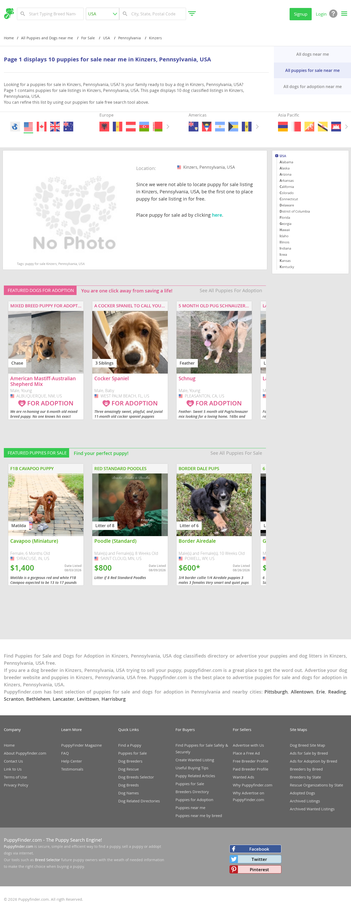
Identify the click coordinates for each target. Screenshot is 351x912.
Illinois (284, 242)
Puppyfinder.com (18, 846)
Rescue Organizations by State (316, 784)
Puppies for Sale (132, 753)
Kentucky (287, 266)
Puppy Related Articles (195, 775)
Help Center (71, 761)
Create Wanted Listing (195, 759)
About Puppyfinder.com (25, 753)
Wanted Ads (243, 777)
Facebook (259, 849)
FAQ (65, 753)
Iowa (283, 254)
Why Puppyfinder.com (252, 784)
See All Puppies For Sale (236, 453)
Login (321, 14)
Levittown (88, 699)
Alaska (285, 168)
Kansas (285, 260)
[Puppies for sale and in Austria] (131, 126)
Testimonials (72, 769)
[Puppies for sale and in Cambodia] (336, 126)
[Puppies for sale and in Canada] (42, 126)
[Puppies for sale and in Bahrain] (296, 126)
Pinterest (259, 869)
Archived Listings (305, 800)
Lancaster (63, 699)
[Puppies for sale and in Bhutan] (309, 126)
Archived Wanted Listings (312, 808)
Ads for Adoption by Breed (313, 761)
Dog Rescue (128, 769)
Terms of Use (15, 777)
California (287, 186)
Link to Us (13, 769)
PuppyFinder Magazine (81, 745)
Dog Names (128, 792)
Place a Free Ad (246, 753)
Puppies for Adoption (194, 799)
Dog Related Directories (139, 800)
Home (9, 37)
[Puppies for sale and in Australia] (68, 126)
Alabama (286, 162)
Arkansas (287, 180)
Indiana (285, 248)
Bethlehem (38, 699)
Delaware (287, 205)
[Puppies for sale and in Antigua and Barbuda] (207, 126)
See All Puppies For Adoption (231, 290)
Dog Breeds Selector (136, 777)
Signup (300, 14)
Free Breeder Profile (250, 761)
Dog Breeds (128, 784)
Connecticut (289, 199)
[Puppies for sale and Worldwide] (15, 126)
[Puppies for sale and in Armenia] (283, 126)
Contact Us (13, 761)
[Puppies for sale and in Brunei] (323, 126)
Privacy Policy (16, 784)
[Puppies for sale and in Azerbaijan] (144, 126)
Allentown (302, 692)
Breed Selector (47, 859)
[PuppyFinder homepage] (9, 13)
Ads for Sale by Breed (309, 753)
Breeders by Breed (306, 769)
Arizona (285, 174)
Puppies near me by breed (199, 815)
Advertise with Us (248, 745)
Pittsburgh (276, 692)
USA (283, 156)
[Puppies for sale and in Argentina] (220, 126)
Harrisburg (113, 699)
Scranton (14, 699)
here (217, 215)
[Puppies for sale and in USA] (28, 126)
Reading (337, 692)
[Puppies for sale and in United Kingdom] (55, 126)
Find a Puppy (129, 745)
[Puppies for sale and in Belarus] (157, 126)
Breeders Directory (192, 791)
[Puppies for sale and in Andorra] (118, 126)
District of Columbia (295, 211)
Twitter (259, 859)
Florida (285, 217)
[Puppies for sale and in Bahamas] (233, 126)
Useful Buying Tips (192, 767)
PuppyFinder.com (23, 840)
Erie (320, 692)
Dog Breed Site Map (307, 745)
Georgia (285, 223)
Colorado (287, 193)
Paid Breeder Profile (250, 769)
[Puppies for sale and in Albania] (104, 126)
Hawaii (285, 229)
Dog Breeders (130, 761)
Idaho (284, 236)
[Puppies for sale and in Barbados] (247, 126)
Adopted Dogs (302, 792)
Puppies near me (190, 807)
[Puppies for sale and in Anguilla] (193, 126)
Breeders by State (305, 777)
